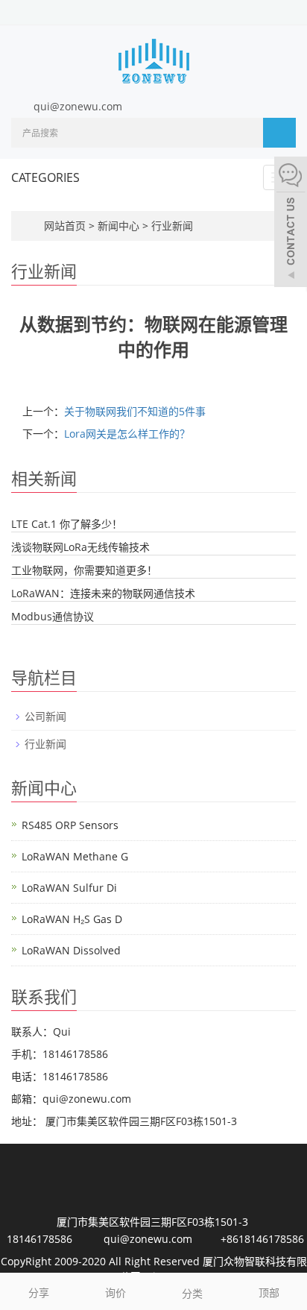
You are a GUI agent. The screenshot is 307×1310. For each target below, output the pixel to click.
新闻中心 (120, 225)
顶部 (269, 1292)
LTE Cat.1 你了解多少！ (66, 524)
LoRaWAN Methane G (75, 856)
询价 (115, 1292)
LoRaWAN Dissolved (71, 950)
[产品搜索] (279, 133)
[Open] (290, 224)
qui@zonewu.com (78, 106)
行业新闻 (170, 225)
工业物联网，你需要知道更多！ (84, 570)
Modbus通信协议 (52, 616)
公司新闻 (45, 716)
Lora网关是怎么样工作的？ (127, 433)
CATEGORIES (45, 177)
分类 (192, 1293)
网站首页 (65, 225)
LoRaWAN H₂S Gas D (72, 919)
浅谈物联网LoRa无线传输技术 (80, 547)
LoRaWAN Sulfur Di (69, 888)
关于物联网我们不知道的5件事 (135, 411)
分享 (38, 1292)
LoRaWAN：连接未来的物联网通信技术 (103, 593)
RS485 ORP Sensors (70, 825)
